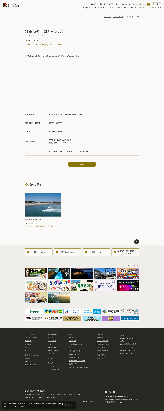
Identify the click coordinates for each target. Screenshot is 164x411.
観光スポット (51, 338)
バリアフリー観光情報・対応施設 (78, 367)
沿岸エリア (28, 347)
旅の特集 (27, 358)
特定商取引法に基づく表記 (128, 350)
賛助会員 (102, 4)
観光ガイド (143, 8)
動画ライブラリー (74, 364)
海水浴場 (60, 44)
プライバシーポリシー (126, 353)
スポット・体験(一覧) (118, 17)
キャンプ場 (50, 44)
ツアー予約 (51, 354)
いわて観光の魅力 (30, 338)
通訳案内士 (72, 341)
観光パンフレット (74, 354)
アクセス (133, 8)
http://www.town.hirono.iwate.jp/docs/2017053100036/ (70, 151)
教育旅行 (93, 4)
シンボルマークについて (87, 402)
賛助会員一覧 (101, 347)
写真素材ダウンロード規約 (77, 361)
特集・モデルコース (100, 8)
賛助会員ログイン (102, 338)
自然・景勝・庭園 (40, 44)
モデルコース (29, 361)
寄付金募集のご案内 (103, 350)
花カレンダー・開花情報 (32, 365)
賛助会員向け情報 (102, 341)
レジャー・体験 (52, 341)
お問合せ (160, 8)
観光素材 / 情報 (113, 4)
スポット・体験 (115, 8)
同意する (69, 405)
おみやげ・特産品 (53, 350)
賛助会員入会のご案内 (104, 344)
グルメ (49, 344)
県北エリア (28, 350)
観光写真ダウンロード (75, 357)
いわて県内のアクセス (54, 369)
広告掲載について (133, 265)
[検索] (148, 4)
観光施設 (29, 44)
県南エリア (28, 344)
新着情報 (153, 8)
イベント (126, 8)
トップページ (107, 17)
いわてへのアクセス (53, 366)
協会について (125, 4)
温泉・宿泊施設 (52, 347)
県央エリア (28, 341)
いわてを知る (86, 8)
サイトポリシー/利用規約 (127, 347)
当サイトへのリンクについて (128, 344)
